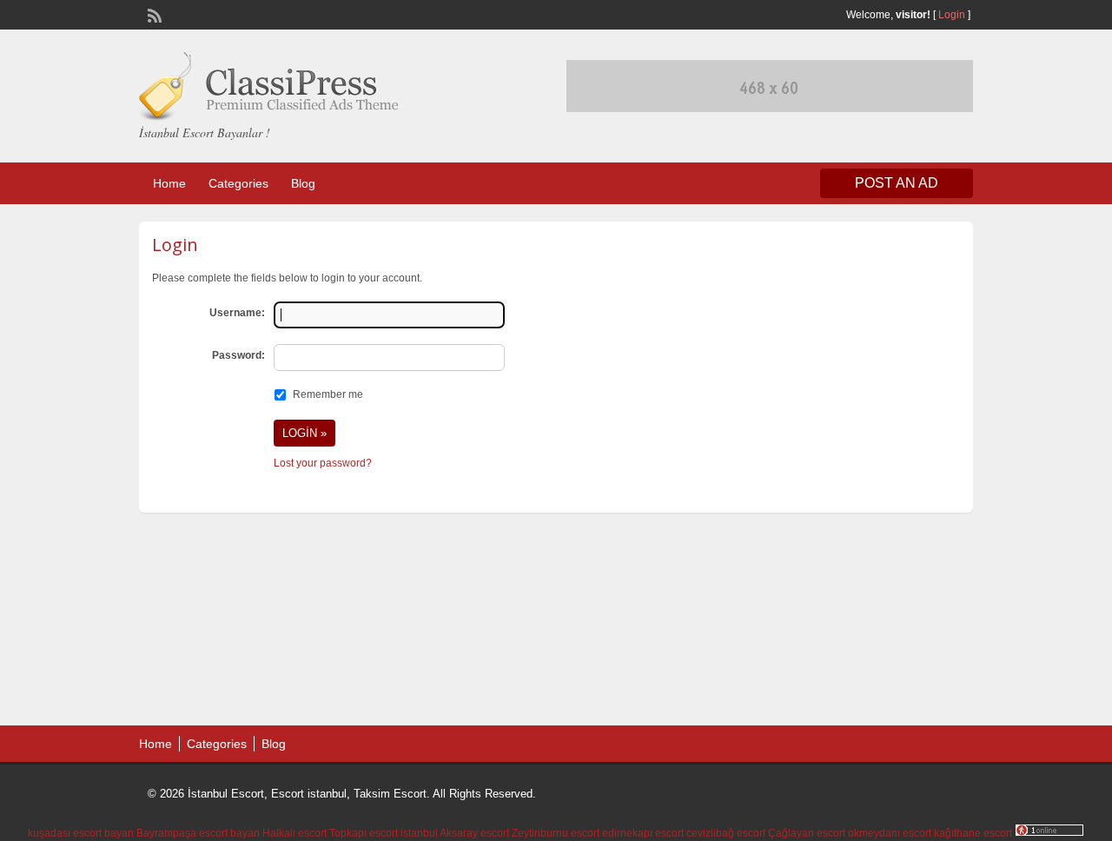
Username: (237, 313)
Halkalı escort (294, 833)
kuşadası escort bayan (81, 833)
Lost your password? (323, 463)
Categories (238, 183)
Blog (303, 183)
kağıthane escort (973, 833)
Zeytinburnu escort (555, 833)
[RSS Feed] (153, 14)
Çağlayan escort (806, 833)
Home (169, 183)
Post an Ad (896, 182)
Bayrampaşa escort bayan (198, 833)
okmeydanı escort (889, 833)
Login (951, 15)
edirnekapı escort (643, 833)
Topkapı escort (363, 833)
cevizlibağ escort (725, 833)
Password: (238, 355)
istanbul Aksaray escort (454, 833)
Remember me (328, 394)
